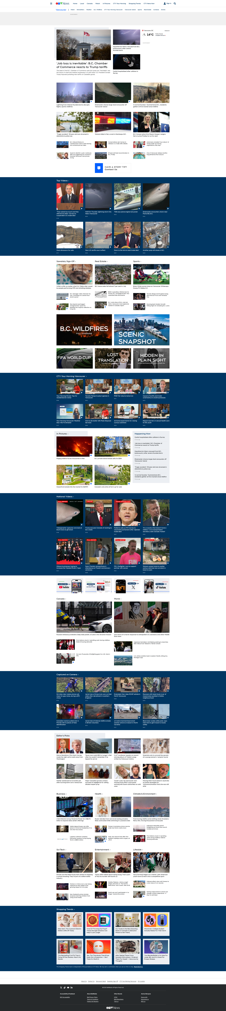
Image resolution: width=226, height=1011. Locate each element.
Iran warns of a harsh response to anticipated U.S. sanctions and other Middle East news (141, 635)
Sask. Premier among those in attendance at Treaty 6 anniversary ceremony (97, 568)
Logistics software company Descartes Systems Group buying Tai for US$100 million (80, 838)
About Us (84, 981)
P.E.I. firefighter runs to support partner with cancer (125, 567)
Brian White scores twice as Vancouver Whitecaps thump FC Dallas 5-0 (151, 287)
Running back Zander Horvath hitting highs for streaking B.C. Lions (158, 304)
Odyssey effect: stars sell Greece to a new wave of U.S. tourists (158, 882)
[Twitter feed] (61, 987)
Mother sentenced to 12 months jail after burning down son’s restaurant (69, 781)
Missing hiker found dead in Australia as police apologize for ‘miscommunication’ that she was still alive (156, 783)
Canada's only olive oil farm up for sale (108, 487)
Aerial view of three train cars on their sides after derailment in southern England (98, 696)
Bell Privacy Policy (92, 997)
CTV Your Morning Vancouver (113, 9)
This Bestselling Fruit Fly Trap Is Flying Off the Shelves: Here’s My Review (69, 957)
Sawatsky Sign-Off (112, 981)
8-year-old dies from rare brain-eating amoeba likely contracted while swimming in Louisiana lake (112, 820)
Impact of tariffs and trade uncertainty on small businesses (154, 397)
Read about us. (138, 966)
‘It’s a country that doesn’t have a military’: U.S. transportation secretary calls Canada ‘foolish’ (154, 529)
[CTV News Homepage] (62, 3)
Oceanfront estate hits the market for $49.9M (72, 487)
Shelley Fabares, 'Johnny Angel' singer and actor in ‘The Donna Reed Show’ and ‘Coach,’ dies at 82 (119, 883)
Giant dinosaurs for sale (65, 250)
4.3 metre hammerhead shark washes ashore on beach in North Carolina (126, 722)
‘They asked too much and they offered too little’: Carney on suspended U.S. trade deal (67, 213)
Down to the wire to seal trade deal (126, 250)
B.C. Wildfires (98, 9)
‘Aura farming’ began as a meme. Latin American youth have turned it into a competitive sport (150, 875)
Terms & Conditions (92, 999)
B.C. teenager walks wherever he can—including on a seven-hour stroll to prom (80, 295)
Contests (156, 9)
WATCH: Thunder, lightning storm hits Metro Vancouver (98, 213)
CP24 (115, 997)
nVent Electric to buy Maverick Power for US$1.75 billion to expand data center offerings (73, 820)
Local (82, 3)
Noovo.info (144, 997)
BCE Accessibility (65, 997)
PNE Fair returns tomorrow (123, 396)
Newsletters (80, 9)
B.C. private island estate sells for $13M (108, 458)
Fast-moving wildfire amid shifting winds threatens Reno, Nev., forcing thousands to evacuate (151, 820)
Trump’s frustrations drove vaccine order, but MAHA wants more (119, 827)
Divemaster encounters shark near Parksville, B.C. (155, 213)
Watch (97, 3)
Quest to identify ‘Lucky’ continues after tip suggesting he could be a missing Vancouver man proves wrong (80, 155)
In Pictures (106, 3)
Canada (90, 3)
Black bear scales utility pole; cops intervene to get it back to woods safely (155, 722)
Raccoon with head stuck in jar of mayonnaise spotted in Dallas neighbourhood (154, 696)
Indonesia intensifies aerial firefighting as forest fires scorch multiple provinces (157, 827)
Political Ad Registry (93, 1001)
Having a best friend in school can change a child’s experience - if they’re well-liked (157, 893)
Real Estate (147, 9)
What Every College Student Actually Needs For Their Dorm (155, 930)
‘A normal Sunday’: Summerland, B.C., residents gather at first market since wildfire (150, 106)
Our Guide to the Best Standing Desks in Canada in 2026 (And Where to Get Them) (126, 930)
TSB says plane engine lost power (126, 212)
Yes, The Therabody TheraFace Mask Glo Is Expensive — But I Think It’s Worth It (98, 957)
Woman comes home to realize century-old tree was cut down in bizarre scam (154, 568)
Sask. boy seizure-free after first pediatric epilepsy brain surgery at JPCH (119, 838)
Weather (89, 9)
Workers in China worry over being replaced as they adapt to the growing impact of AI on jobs (81, 885)
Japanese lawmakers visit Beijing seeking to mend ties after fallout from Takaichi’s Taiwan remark (151, 642)
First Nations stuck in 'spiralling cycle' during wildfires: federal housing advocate (156, 837)
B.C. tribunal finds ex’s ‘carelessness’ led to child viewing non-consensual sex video (80, 143)
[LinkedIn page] (72, 987)
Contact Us (91, 981)
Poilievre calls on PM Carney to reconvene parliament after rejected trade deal (127, 529)
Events (163, 9)
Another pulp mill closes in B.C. (153, 250)
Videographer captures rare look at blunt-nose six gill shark (69, 529)
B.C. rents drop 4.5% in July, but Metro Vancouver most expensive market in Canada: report (118, 304)
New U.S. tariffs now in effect (95, 250)
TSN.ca (116, 1001)
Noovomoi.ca (145, 999)
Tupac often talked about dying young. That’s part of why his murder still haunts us (112, 875)
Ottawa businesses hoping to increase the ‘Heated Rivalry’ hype (68, 567)
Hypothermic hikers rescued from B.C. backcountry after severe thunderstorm (126, 48)
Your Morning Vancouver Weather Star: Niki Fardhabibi (68, 421)
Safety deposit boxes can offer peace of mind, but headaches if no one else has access (81, 828)
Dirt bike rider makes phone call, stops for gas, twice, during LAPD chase (68, 696)
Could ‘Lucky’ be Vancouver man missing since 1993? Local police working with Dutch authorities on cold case (127, 783)
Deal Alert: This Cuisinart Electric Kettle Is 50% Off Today (69, 930)
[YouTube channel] (68, 987)
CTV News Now (149, 3)
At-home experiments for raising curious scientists (125, 421)
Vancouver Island (130, 9)
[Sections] (51, 3)
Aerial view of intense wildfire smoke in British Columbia (98, 722)
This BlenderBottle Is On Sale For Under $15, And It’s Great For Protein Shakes (156, 957)
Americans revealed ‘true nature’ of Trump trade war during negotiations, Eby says (158, 143)
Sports (140, 9)
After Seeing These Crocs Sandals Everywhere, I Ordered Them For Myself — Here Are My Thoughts (126, 958)
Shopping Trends (135, 3)
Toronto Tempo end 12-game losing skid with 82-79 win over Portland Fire (157, 295)
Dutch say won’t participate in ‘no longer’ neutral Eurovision (118, 893)
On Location (141, 981)
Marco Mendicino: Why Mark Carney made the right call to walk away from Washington (69, 757)
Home (75, 3)
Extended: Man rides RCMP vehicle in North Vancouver (127, 695)
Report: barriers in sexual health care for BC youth (156, 421)
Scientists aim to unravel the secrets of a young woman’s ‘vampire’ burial (155, 756)
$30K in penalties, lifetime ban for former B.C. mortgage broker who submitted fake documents (118, 293)
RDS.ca (143, 1001)
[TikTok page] (65, 987)
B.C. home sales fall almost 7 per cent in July (110, 286)
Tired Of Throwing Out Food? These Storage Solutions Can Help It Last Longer (97, 930)
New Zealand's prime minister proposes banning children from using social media (80, 896)
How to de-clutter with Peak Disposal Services (98, 421)
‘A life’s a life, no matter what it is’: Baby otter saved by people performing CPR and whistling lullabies (74, 287)
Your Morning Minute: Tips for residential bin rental (66, 397)
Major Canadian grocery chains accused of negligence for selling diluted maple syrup (96, 782)
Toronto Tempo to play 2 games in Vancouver (97, 397)
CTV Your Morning (119, 3)
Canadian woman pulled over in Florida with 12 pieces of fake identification (67, 722)
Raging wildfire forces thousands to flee (70, 458)
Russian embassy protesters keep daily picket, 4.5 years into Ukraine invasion (83, 634)
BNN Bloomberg (118, 999)
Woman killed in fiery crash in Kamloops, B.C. (110, 134)
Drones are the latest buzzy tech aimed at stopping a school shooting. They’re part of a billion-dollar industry (74, 876)
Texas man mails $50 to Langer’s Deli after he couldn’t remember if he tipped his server (98, 757)
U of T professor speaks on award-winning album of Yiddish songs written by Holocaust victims (126, 757)
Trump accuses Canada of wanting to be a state (98, 529)
